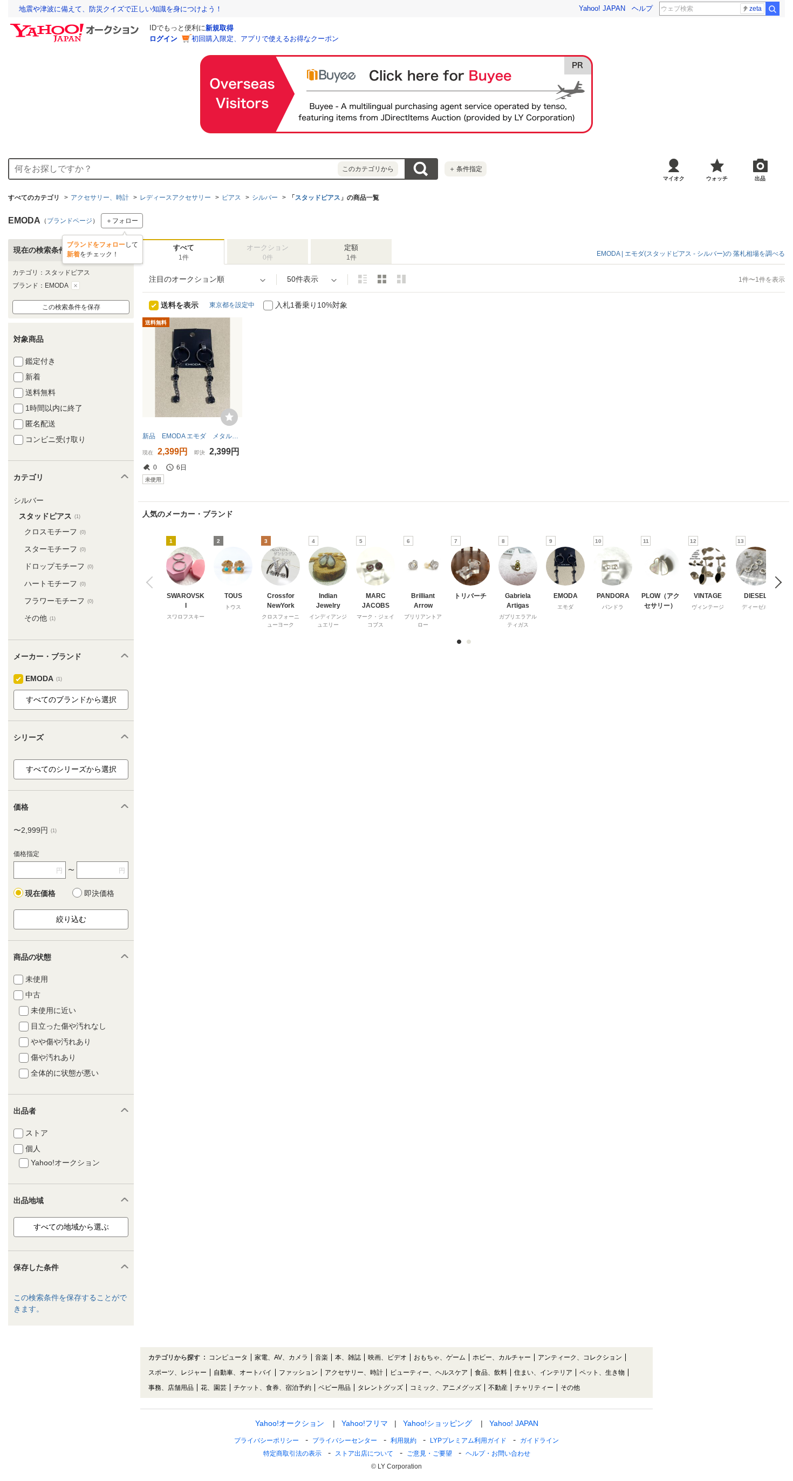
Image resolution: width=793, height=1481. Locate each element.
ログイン (163, 39)
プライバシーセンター (344, 1440)
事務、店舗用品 (171, 1387)
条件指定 (465, 169)
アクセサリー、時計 (100, 197)
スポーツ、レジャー (177, 1372)
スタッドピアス (317, 197)
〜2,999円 (35, 830)
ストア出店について (364, 1453)
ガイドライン (539, 1440)
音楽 (321, 1357)
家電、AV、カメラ (281, 1357)
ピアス (231, 197)
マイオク (674, 178)
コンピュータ (228, 1357)
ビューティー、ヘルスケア (429, 1372)
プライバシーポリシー (266, 1440)
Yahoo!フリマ (364, 1423)
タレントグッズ (380, 1387)
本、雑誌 (348, 1357)
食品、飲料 (491, 1372)
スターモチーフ (55, 549)
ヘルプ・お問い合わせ (498, 1453)
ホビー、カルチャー (502, 1357)
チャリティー (534, 1387)
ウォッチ (717, 178)
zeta (755, 8)
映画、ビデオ (387, 1357)
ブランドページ (69, 221)
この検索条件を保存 (71, 307)
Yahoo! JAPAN (602, 8)
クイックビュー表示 (401, 279)
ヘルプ (642, 8)
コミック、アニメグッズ (445, 1387)
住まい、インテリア (543, 1372)
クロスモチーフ (55, 531)
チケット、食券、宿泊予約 (272, 1387)
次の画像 (775, 582)
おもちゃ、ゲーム (440, 1357)
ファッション (298, 1372)
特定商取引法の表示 (292, 1453)
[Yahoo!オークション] (76, 26)
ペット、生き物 (602, 1372)
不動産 (498, 1387)
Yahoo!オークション (289, 1423)
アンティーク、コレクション (580, 1357)
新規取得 (220, 28)
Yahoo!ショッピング (437, 1423)
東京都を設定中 (232, 305)
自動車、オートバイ (243, 1372)
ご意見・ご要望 (429, 1453)
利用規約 (403, 1440)
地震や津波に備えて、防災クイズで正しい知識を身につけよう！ (120, 9)
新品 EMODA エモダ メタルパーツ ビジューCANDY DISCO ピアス (192, 436)
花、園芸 (214, 1387)
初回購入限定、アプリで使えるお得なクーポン (265, 39)
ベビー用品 (334, 1387)
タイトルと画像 (362, 279)
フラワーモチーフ (58, 600)
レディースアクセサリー (175, 197)
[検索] (772, 9)
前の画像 (151, 582)
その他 (40, 618)
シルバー (265, 197)
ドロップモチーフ (58, 566)
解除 (75, 285)
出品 (760, 178)
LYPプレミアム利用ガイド (468, 1440)
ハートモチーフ (55, 583)
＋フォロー (122, 221)
